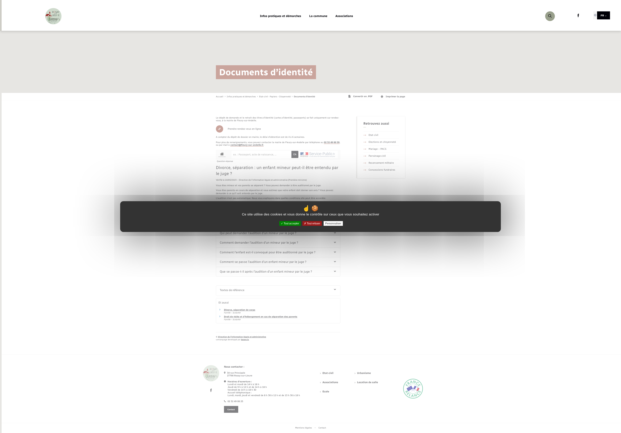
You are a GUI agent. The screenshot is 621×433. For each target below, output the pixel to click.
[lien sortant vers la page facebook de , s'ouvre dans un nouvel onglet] (578, 16)
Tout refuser (313, 223)
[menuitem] (280, 16)
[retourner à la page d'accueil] (53, 16)
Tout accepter (291, 223)
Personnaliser (333, 223)
